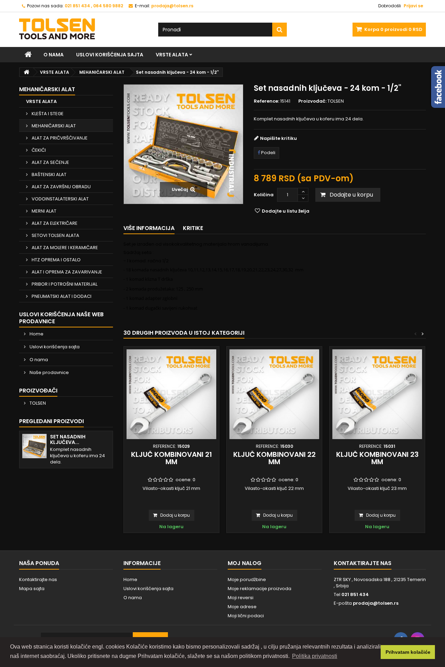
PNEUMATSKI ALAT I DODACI (61, 296)
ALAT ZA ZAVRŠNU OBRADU (61, 186)
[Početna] (28, 54)
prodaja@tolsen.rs (375, 603)
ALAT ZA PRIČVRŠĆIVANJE (59, 138)
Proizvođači (38, 391)
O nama (53, 54)
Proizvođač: (312, 101)
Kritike (193, 228)
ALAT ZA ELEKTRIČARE (54, 223)
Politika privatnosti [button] (314, 656)
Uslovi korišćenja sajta (109, 54)
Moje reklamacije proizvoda (259, 588)
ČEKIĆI (38, 150)
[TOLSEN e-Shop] (83, 28)
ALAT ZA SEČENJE (50, 162)
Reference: (266, 101)
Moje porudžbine (247, 579)
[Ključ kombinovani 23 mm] (377, 394)
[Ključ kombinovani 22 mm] (274, 394)
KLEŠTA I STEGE (47, 113)
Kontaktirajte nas (38, 579)
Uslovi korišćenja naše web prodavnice (61, 317)
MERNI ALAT (43, 211)
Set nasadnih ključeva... (68, 439)
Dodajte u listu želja (285, 211)
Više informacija (149, 228)
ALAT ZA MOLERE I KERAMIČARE (64, 247)
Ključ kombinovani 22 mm (274, 458)
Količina (264, 194)
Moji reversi (240, 597)
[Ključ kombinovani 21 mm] (171, 394)
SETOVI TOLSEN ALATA (55, 235)
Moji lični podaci (246, 615)
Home (36, 334)
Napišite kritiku (278, 138)
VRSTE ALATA (172, 54)
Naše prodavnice (49, 372)
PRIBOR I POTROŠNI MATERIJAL (64, 284)
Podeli (267, 152)
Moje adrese (242, 606)
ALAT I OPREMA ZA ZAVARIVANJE (66, 272)
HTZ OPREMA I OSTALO (56, 259)
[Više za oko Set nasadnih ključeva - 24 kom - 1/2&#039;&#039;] (34, 446)
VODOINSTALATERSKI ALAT (60, 199)
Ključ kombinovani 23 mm (377, 458)
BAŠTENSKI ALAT (48, 174)
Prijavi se (413, 6)
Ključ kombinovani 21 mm (171, 458)
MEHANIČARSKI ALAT (53, 125)
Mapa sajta (31, 588)
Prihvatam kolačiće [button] (408, 652)
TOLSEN (37, 403)
